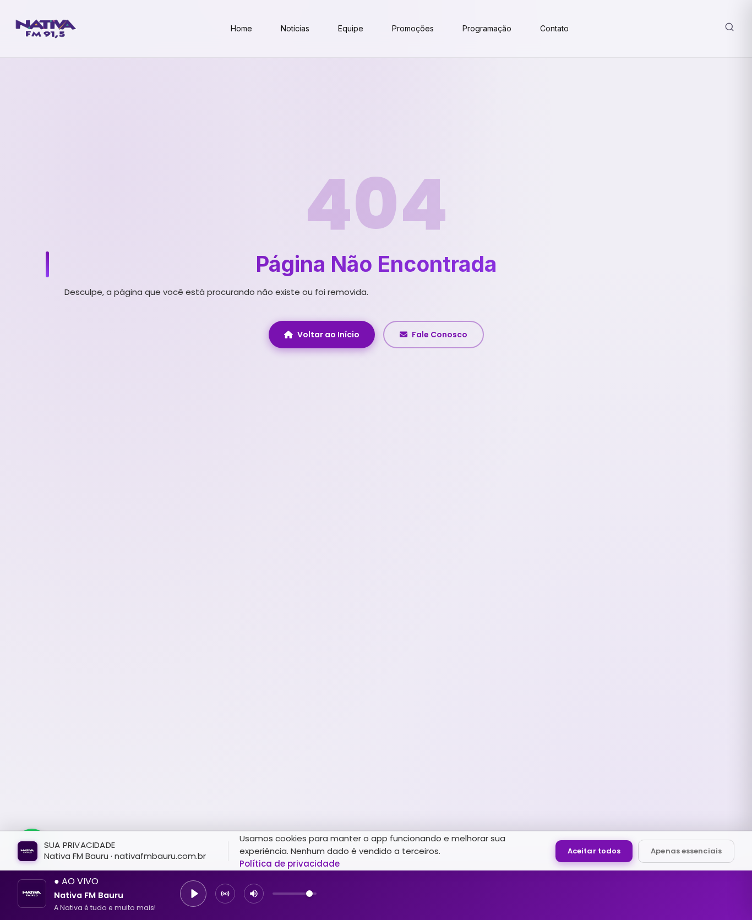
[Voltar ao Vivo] (225, 893)
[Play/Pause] (193, 893)
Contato (554, 28)
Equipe (350, 28)
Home (241, 28)
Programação (486, 28)
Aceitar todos (594, 851)
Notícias (295, 28)
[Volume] (254, 893)
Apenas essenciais (686, 851)
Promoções (413, 28)
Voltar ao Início (328, 334)
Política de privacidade (289, 863)
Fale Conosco (439, 334)
